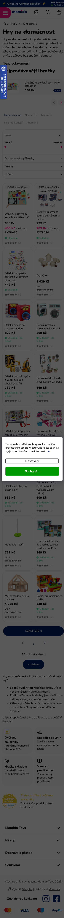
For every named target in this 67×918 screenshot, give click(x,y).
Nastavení (32, 461)
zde (48, 451)
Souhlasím (32, 471)
